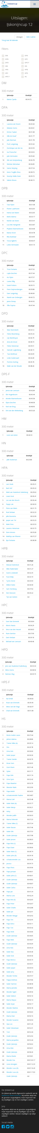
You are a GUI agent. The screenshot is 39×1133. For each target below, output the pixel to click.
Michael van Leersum (13, 641)
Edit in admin (30, 37)
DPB (6, 59)
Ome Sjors (10, 779)
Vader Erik (9, 831)
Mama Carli (10, 799)
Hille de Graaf (11, 136)
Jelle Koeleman (12, 460)
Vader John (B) (11, 855)
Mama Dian (10, 1016)
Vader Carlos (10, 888)
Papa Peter (10, 904)
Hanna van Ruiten (13, 213)
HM (6, 66)
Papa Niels (10, 940)
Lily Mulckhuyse (12, 338)
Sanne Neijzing (12, 168)
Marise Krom (11, 233)
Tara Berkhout (12, 354)
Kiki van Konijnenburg (14, 160)
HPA (6, 70)
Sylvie (8, 771)
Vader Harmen (11, 984)
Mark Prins (10, 524)
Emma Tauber (12, 132)
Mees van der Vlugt (13, 707)
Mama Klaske (11, 1056)
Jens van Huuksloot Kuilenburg (16, 666)
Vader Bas (10, 952)
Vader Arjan (10, 1004)
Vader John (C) (11, 876)
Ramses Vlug (9, 674)
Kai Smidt (9, 699)
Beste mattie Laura (13, 735)
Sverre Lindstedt (12, 573)
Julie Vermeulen (12, 156)
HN (25, 66)
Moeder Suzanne (12, 1020)
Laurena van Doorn (13, 124)
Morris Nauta (10, 625)
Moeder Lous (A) (12, 1072)
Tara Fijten (10, 205)
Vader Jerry (10, 972)
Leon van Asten (12, 435)
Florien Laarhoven (13, 209)
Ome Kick (9, 751)
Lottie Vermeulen (13, 245)
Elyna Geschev (11, 402)
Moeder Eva (10, 1060)
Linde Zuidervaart (13, 358)
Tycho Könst (10, 581)
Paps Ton (9, 928)
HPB (26, 70)
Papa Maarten (11, 783)
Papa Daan (10, 847)
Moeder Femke (11, 976)
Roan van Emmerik (12, 703)
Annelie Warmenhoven (14, 398)
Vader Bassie (11, 827)
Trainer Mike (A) (12, 743)
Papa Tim (9, 920)
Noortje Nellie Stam (14, 176)
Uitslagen (19, 37)
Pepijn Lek (9, 504)
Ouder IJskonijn (11, 835)
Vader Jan (9, 912)
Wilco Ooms (9, 670)
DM (6, 56)
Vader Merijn (10, 807)
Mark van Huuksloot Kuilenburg (17, 492)
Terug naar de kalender (10, 40)
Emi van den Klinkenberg (14, 411)
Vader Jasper (10, 968)
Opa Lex (9, 1024)
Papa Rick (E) (11, 900)
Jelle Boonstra (11, 516)
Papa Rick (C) (11, 843)
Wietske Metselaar (13, 164)
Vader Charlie (11, 908)
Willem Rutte (10, 585)
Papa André (10, 791)
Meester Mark (11, 787)
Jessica (8, 863)
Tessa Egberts (12, 241)
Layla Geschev (12, 273)
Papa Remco (10, 960)
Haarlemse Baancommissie (11, 1095)
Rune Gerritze (10, 633)
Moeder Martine (12, 1008)
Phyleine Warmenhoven (15, 229)
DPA (26, 56)
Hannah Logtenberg (14, 350)
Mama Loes (10, 896)
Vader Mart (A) (11, 803)
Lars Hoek (9, 484)
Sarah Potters (11, 285)
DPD (7, 63)
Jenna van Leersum (12, 390)
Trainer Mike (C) (12, 823)
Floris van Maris (11, 508)
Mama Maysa (11, 1000)
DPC (26, 59)
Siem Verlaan (10, 637)
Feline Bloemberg (13, 334)
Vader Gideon (11, 996)
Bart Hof (9, 488)
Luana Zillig (11, 281)
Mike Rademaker (12, 569)
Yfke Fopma (11, 305)
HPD (26, 73)
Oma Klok (9, 1048)
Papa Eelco (10, 924)
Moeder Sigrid (11, 992)
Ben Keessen (10, 593)
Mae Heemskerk (12, 330)
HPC (6, 73)
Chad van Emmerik (12, 711)
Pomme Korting (12, 362)
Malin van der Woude (14, 366)
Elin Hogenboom (11, 394)
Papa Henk (10, 932)
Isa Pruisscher (12, 152)
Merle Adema (11, 217)
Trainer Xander (11, 759)
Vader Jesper (10, 755)
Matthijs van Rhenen (13, 536)
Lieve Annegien (11, 1064)
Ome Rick (9, 948)
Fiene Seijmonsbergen (14, 289)
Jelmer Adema (11, 739)
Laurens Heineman (12, 528)
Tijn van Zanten (11, 597)
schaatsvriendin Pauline (14, 795)
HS (25, 77)
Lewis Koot (10, 496)
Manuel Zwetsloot (12, 565)
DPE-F (26, 63)
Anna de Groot (12, 342)
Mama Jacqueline (12, 1040)
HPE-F (7, 77)
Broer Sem (10, 763)
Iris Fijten (10, 277)
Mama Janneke (11, 988)
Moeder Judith (11, 815)
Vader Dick (10, 956)
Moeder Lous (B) (12, 1068)
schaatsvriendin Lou (13, 859)
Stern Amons (10, 532)
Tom (8, 1032)
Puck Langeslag (12, 144)
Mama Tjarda (11, 99)
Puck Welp (10, 577)
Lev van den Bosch (12, 500)
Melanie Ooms (12, 128)
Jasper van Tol (11, 520)
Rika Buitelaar (11, 237)
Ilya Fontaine (10, 540)
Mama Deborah (12, 819)
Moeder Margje (11, 916)
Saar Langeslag (12, 293)
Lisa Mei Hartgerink (13, 225)
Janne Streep (11, 301)
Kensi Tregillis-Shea (13, 172)
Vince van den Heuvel (13, 629)
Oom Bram (10, 767)
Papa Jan (9, 892)
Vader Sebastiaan (12, 1028)
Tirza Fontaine (12, 269)
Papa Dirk (9, 775)
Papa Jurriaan (11, 872)
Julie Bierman (11, 140)
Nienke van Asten (13, 221)
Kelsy (8, 811)
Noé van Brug (10, 406)
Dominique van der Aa (14, 148)
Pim (7, 747)
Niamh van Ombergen (14, 297)
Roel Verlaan (10, 512)
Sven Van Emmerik (12, 621)
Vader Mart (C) (11, 851)
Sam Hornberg (11, 589)
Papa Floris (10, 868)
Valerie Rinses (11, 180)
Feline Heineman (13, 346)
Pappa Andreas (11, 980)
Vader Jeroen (10, 839)
